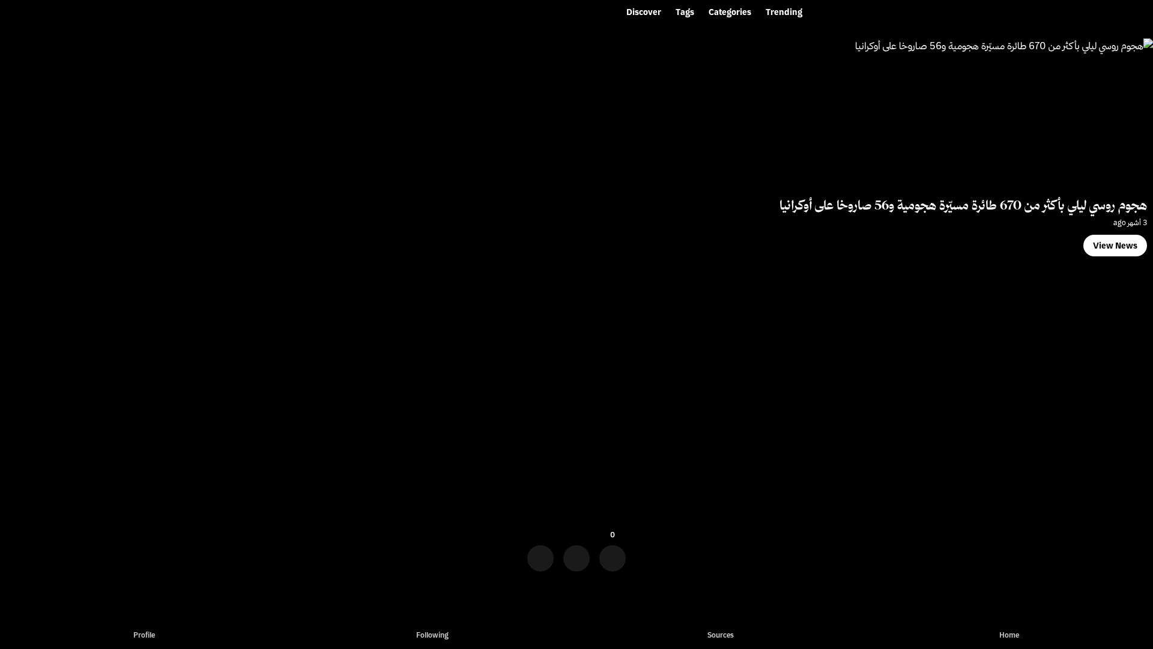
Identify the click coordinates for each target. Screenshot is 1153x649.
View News (1115, 245)
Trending (784, 12)
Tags (685, 12)
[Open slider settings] (540, 554)
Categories (730, 12)
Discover (643, 12)
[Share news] (576, 554)
